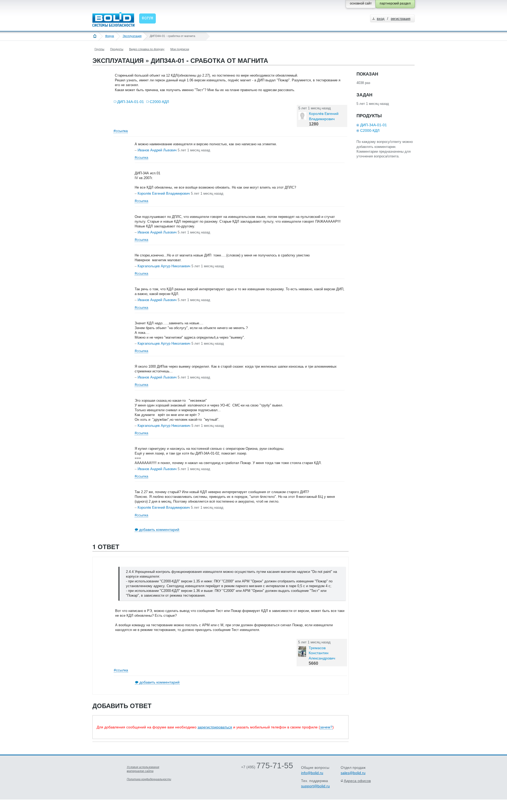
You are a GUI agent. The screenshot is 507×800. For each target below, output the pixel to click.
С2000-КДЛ (159, 102)
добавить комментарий (159, 529)
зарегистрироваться (215, 727)
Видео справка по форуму (147, 49)
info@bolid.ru (312, 773)
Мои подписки (179, 49)
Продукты (116, 49)
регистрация (400, 19)
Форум (109, 36)
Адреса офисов (357, 781)
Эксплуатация (132, 36)
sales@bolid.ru (353, 773)
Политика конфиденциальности (149, 779)
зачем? (326, 727)
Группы (99, 49)
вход (380, 19)
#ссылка (121, 131)
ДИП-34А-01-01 (130, 102)
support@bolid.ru (315, 786)
